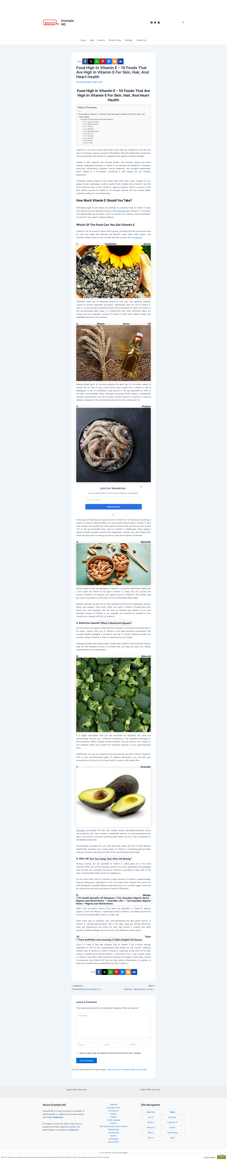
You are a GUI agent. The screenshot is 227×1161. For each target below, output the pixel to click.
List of (151, 1117)
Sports (113, 1135)
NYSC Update (113, 1120)
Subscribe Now (113, 506)
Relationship (113, 1129)
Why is (151, 1137)
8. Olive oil (89, 138)
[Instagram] (159, 22)
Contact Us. (73, 1130)
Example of (113, 1111)
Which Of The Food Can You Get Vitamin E (98, 119)
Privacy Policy (115, 40)
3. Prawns (89, 126)
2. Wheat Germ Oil (92, 124)
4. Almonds (90, 129)
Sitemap (128, 40)
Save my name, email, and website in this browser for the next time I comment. (110, 1053)
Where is (151, 1127)
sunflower (146, 867)
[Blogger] (115, 61)
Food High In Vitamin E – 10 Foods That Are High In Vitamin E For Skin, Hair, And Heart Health (112, 115)
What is (151, 1122)
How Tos (151, 1112)
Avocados (80, 830)
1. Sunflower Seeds (92, 122)
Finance (113, 1114)
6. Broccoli (89, 133)
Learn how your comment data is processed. (127, 1069)
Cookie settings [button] (209, 1157)
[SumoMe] (121, 61)
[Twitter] (155, 22)
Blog (92, 40)
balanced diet (123, 211)
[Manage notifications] (221, 1156)
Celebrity (113, 1104)
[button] (183, 22)
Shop (172, 1137)
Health (113, 1117)
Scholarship (113, 1132)
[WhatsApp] (97, 61)
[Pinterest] (103, 61)
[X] (91, 61)
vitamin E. (137, 237)
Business (172, 1117)
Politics (113, 1123)
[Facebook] (152, 22)
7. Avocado (89, 136)
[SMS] (109, 61)
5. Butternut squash (92, 131)
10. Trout (90, 143)
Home (83, 40)
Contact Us (141, 40)
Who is (151, 1132)
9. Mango (89, 140)
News (172, 1112)
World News (113, 1142)
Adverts (101, 40)
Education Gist (113, 1107)
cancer (137, 162)
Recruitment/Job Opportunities (113, 1126)
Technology (113, 1139)
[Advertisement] (113, 17)
